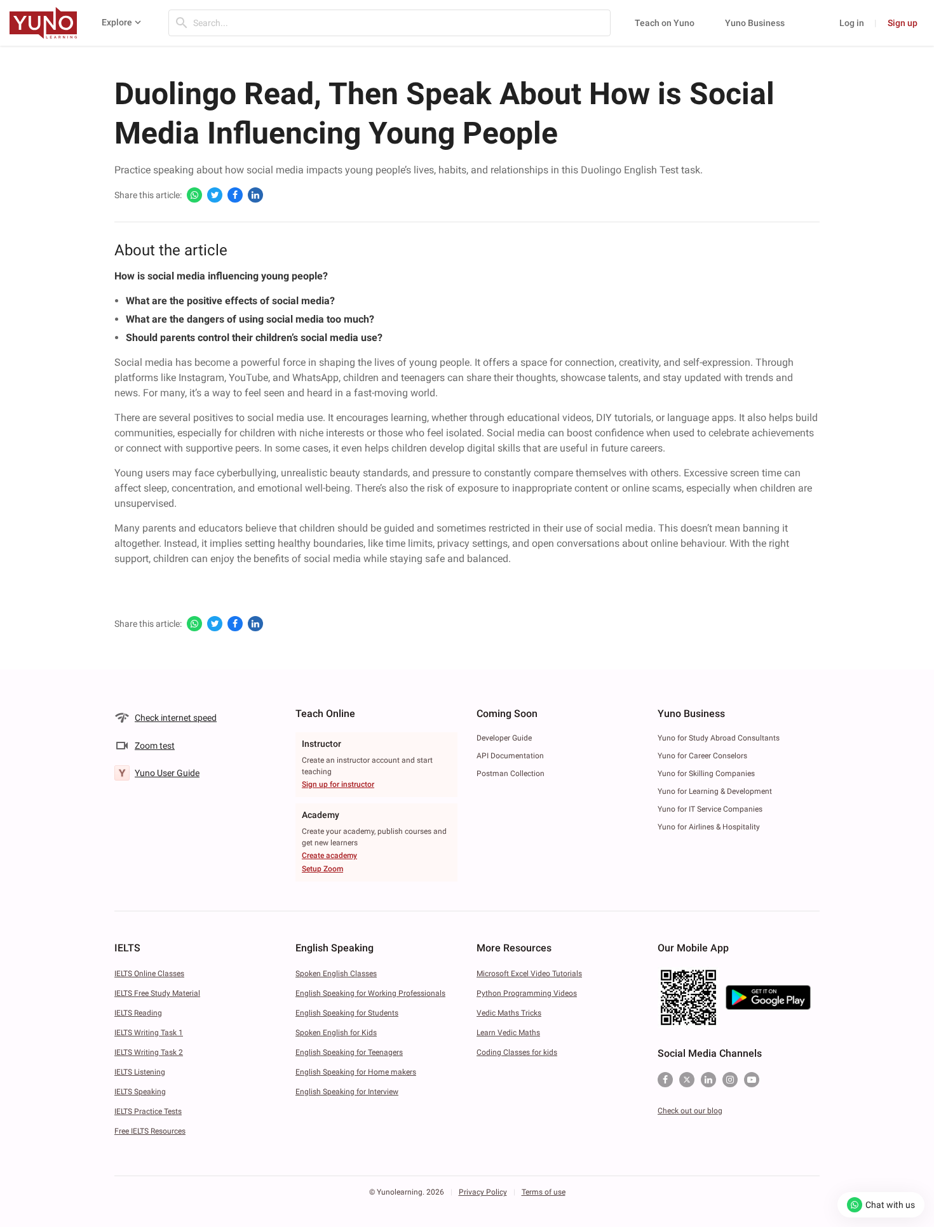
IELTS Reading (138, 1013)
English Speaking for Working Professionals (370, 993)
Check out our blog (690, 1110)
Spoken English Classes (336, 973)
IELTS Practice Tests (148, 1111)
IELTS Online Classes (149, 973)
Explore (117, 22)
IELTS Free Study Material (157, 993)
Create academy (329, 855)
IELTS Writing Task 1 (148, 1032)
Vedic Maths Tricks (509, 1013)
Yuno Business (755, 23)
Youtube (751, 1079)
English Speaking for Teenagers (349, 1052)
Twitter (686, 1079)
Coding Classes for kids (517, 1052)
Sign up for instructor (338, 784)
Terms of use (543, 1192)
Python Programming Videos (527, 993)
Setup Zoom (322, 868)
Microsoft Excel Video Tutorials (529, 973)
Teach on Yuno (664, 23)
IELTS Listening (139, 1072)
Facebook (665, 1079)
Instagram (730, 1079)
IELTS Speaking (140, 1091)
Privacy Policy (483, 1192)
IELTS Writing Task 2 (148, 1052)
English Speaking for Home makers (355, 1072)
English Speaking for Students (346, 1013)
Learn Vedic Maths (508, 1032)
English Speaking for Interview (346, 1091)
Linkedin (708, 1079)
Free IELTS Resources (150, 1131)
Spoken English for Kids (336, 1032)
